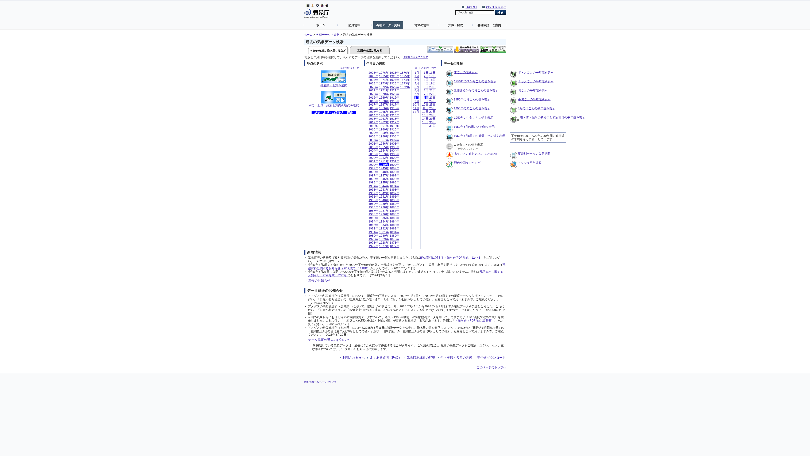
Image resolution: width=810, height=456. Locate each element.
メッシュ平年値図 (529, 162)
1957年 (384, 140)
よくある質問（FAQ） (386, 357)
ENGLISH (471, 7)
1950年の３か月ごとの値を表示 (475, 81)
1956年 (384, 143)
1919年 (394, 97)
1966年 (384, 108)
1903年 (394, 154)
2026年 (373, 72)
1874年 (405, 79)
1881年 (394, 232)
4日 (426, 83)
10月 (416, 104)
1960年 (384, 129)
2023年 (373, 83)
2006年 (373, 143)
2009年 (373, 132)
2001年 (373, 161)
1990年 (373, 200)
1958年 (384, 136)
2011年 (373, 126)
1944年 (384, 186)
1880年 (394, 235)
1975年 (384, 76)
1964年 (384, 115)
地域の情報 (421, 25)
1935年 (384, 218)
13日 (425, 115)
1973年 (384, 83)
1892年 (394, 193)
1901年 (394, 161)
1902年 (394, 157)
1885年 (394, 218)
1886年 (394, 214)
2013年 (373, 118)
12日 (425, 111)
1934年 (384, 221)
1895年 (394, 182)
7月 (416, 94)
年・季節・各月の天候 (456, 357)
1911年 (394, 126)
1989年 (373, 203)
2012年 (373, 122)
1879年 (394, 239)
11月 (416, 108)
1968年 (384, 101)
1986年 (373, 214)
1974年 (384, 79)
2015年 (373, 111)
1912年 (394, 122)
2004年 (373, 150)
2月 (416, 76)
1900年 (394, 164)
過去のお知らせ (319, 280)
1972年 (384, 87)
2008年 (373, 136)
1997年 (373, 175)
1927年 (384, 246)
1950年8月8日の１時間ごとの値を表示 (479, 135)
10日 (425, 104)
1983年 (373, 225)
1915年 (394, 111)
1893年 (394, 189)
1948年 (384, 172)
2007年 (373, 140)
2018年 (373, 101)
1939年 (384, 203)
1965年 (384, 111)
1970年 (384, 94)
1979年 (373, 239)
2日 (426, 76)
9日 (426, 101)
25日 (432, 104)
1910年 (394, 129)
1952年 (384, 157)
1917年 (394, 104)
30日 (432, 122)
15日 (425, 122)
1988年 (373, 207)
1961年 (384, 126)
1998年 (373, 172)
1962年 (384, 122)
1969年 (384, 97)
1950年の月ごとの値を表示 (472, 99)
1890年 (394, 200)
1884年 (394, 221)
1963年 (384, 118)
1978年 (373, 242)
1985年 (373, 218)
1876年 (405, 72)
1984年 (373, 221)
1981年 (373, 232)
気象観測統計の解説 (421, 357)
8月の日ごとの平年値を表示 (536, 108)
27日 (432, 111)
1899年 (394, 168)
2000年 (373, 164)
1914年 (394, 115)
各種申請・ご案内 (489, 25)
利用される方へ (354, 357)
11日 (425, 108)
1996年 (373, 178)
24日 (432, 101)
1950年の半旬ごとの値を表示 (473, 117)
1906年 (394, 143)
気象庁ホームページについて (320, 381)
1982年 (373, 228)
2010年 (373, 129)
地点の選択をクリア (349, 68)
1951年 (384, 161)
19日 (432, 83)
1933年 (384, 225)
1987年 (373, 210)
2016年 (373, 108)
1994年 (373, 186)
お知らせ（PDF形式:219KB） (474, 320)
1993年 (373, 189)
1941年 (384, 196)
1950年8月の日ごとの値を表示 (474, 126)
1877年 (394, 246)
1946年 (384, 178)
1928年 (384, 242)
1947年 (384, 175)
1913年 (394, 118)
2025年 (373, 76)
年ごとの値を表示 (466, 72)
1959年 (384, 132)
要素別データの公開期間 (534, 153)
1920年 (394, 94)
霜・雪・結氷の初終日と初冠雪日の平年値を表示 (552, 117)
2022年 (373, 87)
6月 (416, 90)
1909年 (394, 132)
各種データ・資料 (388, 25)
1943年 (384, 189)
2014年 (373, 115)
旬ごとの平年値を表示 (533, 90)
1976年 (384, 72)
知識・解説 (455, 25)
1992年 (373, 193)
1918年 (394, 101)
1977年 (373, 246)
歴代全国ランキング (467, 162)
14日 (425, 118)
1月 (416, 72)
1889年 (394, 203)
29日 (432, 118)
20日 (432, 87)
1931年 (384, 232)
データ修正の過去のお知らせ (328, 340)
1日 (426, 72)
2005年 (373, 147)
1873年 (405, 83)
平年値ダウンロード (491, 357)
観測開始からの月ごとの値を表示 (476, 90)
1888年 (394, 207)
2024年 (373, 79)
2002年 (373, 157)
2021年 (373, 90)
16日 (432, 72)
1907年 (394, 140)
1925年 (394, 76)
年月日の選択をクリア (425, 68)
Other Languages (496, 7)
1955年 (384, 147)
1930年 (384, 235)
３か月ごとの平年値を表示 (536, 81)
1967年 (384, 104)
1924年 (394, 79)
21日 (432, 90)
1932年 (384, 228)
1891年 (394, 196)
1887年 (394, 210)
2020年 (373, 94)
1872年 (405, 87)
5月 (416, 87)
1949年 (384, 168)
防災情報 (354, 25)
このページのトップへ (491, 367)
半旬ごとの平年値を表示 (534, 99)
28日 (432, 115)
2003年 (373, 154)
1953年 (384, 154)
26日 (432, 108)
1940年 (384, 200)
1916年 (394, 108)
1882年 (394, 228)
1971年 (384, 90)
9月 (416, 101)
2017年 (373, 104)
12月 (416, 111)
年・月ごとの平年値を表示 (536, 72)
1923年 (394, 83)
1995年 (373, 182)
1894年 (394, 186)
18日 (432, 79)
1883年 (394, 225)
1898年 (394, 172)
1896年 (394, 178)
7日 (426, 94)
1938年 (384, 207)
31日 (432, 126)
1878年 (394, 242)
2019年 (373, 97)
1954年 (384, 150)
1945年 (384, 182)
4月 (416, 83)
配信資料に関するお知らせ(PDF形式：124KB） (451, 257)
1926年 (394, 72)
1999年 (373, 168)
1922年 (394, 87)
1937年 (384, 210)
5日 (426, 87)
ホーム (320, 25)
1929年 (384, 239)
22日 (432, 94)
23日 (432, 97)
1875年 (405, 76)
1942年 (384, 193)
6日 (426, 90)
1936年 (384, 214)
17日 (432, 76)
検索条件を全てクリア (415, 57)
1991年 (373, 196)
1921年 (394, 90)
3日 (426, 79)
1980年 (373, 235)
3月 (416, 79)
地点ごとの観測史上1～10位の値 (475, 153)
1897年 (394, 175)
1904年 (394, 150)
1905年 (394, 147)
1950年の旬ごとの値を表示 (472, 108)
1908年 (394, 136)
